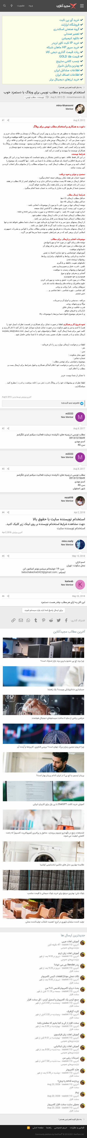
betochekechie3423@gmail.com (39, 572)
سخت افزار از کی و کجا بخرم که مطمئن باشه (58, 1023)
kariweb (69, 581)
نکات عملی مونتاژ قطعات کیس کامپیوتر (60, 976)
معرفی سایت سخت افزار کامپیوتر (63, 1104)
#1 (3, 120)
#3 (3, 469)
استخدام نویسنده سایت (71, 528)
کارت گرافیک (73, 1011)
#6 (3, 596)
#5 (3, 556)
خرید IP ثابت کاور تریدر (65, 43)
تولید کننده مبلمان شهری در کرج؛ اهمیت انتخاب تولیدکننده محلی (54, 922)
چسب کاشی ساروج (67, 61)
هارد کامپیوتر (72, 1070)
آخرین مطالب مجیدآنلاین (69, 631)
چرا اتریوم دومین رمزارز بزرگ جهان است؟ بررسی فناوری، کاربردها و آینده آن (50, 747)
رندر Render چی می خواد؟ (66, 965)
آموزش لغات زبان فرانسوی (66, 1034)
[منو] (82, 6)
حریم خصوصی (60, 1127)
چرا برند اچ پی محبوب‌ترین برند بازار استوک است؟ (62, 661)
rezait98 (69, 498)
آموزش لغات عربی (70, 941)
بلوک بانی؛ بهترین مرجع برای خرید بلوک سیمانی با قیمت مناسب (55, 893)
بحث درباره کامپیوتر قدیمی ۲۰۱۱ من (62, 988)
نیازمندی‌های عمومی (70, 948)
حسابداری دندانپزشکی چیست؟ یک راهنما (66, 689)
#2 (3, 428)
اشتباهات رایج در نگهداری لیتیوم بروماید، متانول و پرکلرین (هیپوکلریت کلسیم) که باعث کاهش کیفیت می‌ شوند (45, 834)
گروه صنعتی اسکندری (66, 29)
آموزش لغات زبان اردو (68, 953)
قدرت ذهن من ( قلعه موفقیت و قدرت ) (33, 383)
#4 (3, 512)
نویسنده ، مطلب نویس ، (34, 97)
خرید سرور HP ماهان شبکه (63, 47)
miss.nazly (67, 541)
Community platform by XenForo (59, 1134)
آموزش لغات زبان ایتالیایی (66, 1046)
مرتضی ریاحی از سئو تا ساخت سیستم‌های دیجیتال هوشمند (58, 718)
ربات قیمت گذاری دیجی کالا (62, 52)
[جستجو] (4, 6)
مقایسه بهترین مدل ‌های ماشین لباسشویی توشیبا (62, 865)
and (70, 403)
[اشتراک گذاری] (8, 121)
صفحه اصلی (38, 1127)
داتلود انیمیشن (70, 38)
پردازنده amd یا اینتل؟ (68, 1081)
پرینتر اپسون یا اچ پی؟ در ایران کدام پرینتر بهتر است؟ (60, 775)
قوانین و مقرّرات (77, 1127)
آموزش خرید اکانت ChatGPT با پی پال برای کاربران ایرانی (58, 804)
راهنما (48, 1127)
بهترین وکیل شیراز (68, 65)
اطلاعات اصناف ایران (67, 75)
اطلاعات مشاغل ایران (66, 70)
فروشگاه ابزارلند (70, 25)
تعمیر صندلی (71, 34)
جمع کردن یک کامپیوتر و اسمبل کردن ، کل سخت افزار (53, 1000)
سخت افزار (74, 971)
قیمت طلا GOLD (69, 56)
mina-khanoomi (74, 97)
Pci (77, 1093)
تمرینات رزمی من (71, 1058)
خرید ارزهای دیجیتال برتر (64, 79)
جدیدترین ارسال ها (73, 935)
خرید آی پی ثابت (69, 20)
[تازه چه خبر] (11, 6)
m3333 (69, 414)
